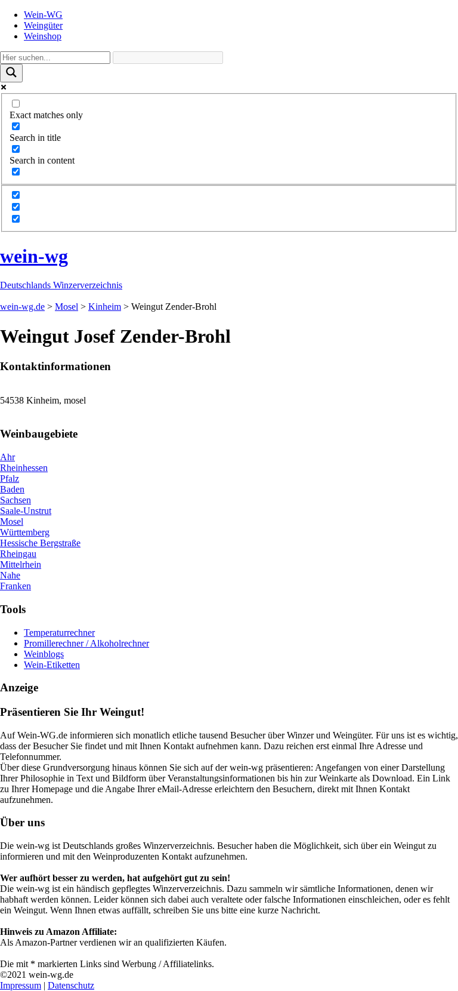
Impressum (20, 985)
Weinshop (42, 36)
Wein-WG (43, 15)
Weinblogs (44, 654)
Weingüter (43, 25)
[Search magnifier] (11, 73)
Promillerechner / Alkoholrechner (86, 643)
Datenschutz (71, 985)
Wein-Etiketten (52, 665)
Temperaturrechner (59, 632)
